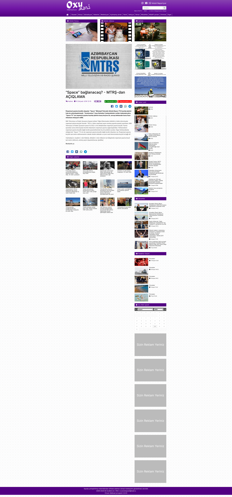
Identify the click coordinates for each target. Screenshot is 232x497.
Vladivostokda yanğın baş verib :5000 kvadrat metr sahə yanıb (90, 208)
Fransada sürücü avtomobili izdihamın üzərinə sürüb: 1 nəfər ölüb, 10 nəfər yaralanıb (72, 172)
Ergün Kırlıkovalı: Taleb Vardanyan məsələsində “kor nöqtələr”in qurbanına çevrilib (157, 223)
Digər (169, 14)
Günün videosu (153, 116)
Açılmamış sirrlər (116, 14)
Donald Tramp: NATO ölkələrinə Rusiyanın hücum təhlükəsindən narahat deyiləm (155, 163)
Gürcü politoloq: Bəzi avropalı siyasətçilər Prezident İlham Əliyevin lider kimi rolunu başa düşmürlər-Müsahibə (157, 243)
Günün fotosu (153, 125)
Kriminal (163, 14)
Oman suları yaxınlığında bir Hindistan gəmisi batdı (124, 190)
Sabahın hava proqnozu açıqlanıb (155, 188)
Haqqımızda (158, 11)
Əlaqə (164, 11)
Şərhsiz (151, 107)
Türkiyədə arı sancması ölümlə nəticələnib (124, 207)
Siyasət (74, 14)
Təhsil (125, 14)
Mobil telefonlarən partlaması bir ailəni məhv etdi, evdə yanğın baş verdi (90, 191)
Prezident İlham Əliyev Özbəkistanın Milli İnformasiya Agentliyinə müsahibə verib (157, 205)
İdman (137, 14)
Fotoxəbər (152, 258)
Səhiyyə (131, 14)
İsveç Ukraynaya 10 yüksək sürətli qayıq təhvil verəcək (154, 135)
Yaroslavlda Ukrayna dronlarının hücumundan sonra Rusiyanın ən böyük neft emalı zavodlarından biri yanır (107, 191)
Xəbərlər (96, 14)
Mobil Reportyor (158, 3)
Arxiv (151, 11)
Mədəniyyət (105, 14)
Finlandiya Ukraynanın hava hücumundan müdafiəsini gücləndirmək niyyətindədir (156, 172)
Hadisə (70, 101)
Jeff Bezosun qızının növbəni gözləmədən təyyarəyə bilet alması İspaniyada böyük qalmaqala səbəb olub (106, 209)
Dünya (80, 14)
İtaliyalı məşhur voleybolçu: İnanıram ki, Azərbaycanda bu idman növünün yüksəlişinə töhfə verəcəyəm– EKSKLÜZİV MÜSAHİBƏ (157, 234)
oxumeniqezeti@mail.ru (128, 491)
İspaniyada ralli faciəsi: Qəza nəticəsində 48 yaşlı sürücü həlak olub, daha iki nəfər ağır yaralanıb (107, 173)
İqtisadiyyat (88, 14)
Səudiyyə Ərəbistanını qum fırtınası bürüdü (155, 153)
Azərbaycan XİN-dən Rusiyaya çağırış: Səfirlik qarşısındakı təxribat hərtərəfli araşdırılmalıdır (156, 181)
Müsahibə (144, 14)
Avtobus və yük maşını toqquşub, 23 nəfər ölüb (124, 171)
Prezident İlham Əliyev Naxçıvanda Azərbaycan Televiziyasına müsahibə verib (156, 214)
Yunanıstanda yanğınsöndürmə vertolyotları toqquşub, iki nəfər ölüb (72, 209)
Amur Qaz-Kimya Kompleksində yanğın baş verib (89, 172)
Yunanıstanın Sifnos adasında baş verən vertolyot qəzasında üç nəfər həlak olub (72, 191)
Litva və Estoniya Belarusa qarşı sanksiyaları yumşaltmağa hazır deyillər (154, 145)
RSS (117, 491)
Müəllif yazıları (154, 14)
